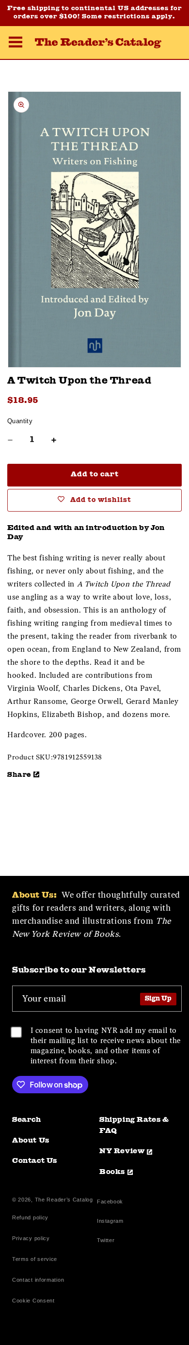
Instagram (110, 1222)
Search (26, 1120)
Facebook (110, 1203)
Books (112, 1172)
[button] (15, 43)
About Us (30, 1141)
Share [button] (19, 775)
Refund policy (30, 1217)
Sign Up (158, 999)
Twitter (107, 1241)
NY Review (121, 1151)
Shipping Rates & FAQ (134, 1125)
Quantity (19, 421)
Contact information (38, 1280)
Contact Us (34, 1161)
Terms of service (34, 1259)
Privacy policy (31, 1238)
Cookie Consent (33, 1300)
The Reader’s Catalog (64, 1199)
